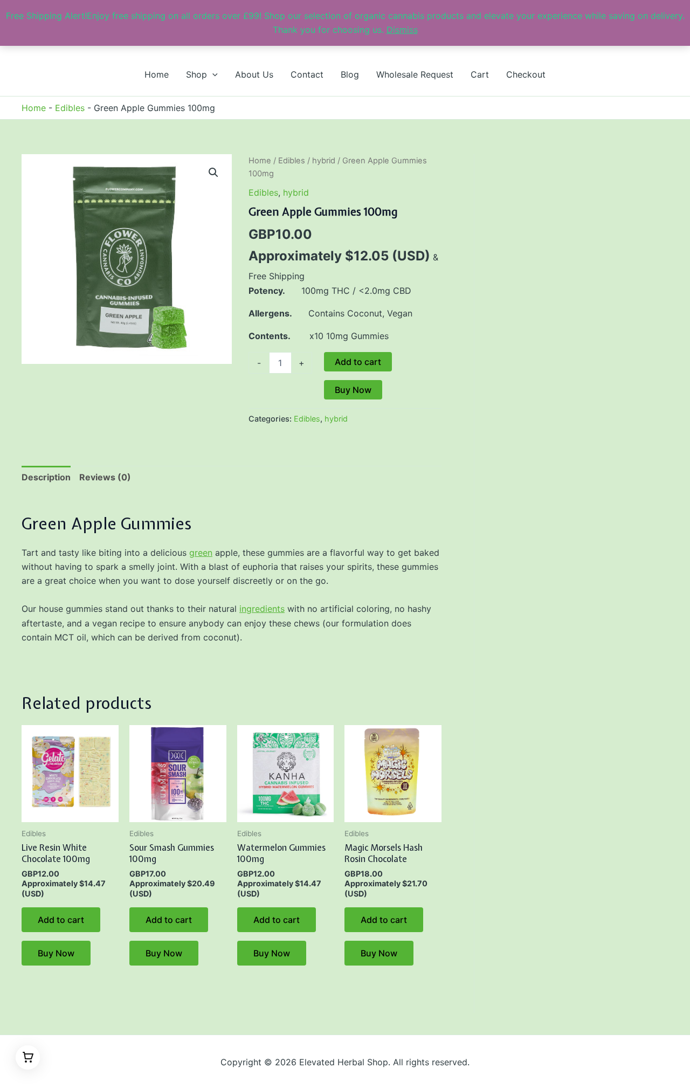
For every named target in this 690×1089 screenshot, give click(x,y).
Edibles (70, 107)
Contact (307, 74)
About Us (254, 74)
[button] (212, 74)
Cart (480, 74)
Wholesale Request (414, 74)
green (200, 552)
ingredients (262, 608)
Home (156, 74)
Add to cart (358, 361)
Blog (350, 74)
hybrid (323, 161)
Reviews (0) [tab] (105, 477)
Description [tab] (46, 477)
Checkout (526, 74)
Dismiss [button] (402, 29)
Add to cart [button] (61, 919)
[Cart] (28, 1057)
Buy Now (353, 389)
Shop (196, 74)
